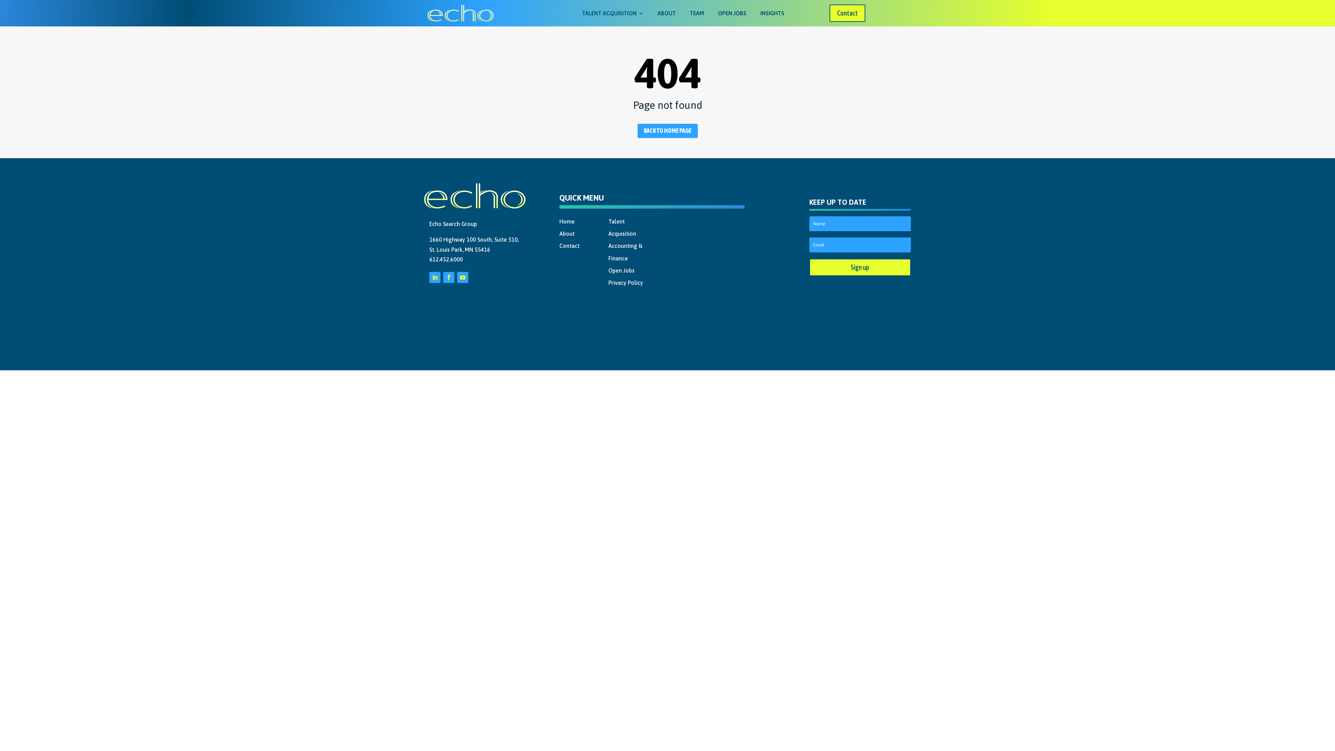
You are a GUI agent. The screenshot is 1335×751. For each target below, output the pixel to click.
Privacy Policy (625, 283)
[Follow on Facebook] (448, 277)
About (666, 13)
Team (697, 13)
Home (567, 221)
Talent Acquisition (609, 13)
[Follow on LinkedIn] (434, 277)
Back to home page (667, 130)
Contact (847, 13)
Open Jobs (732, 13)
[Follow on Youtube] (462, 277)
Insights (772, 13)
